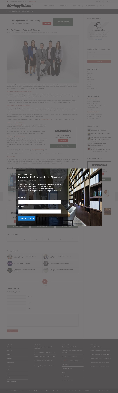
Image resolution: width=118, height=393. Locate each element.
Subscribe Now (26, 218)
